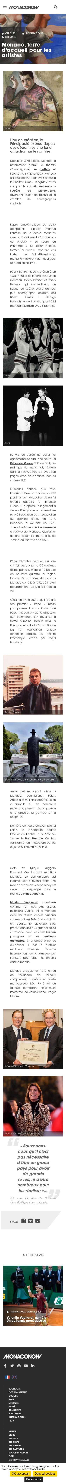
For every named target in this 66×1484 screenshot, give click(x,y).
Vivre (12, 1435)
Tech (11, 1421)
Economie (14, 1389)
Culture (10, 33)
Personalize (33, 1479)
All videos (15, 1446)
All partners (16, 1449)
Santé (12, 1407)
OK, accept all (20, 1473)
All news (14, 1442)
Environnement (18, 1392)
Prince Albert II (33, 894)
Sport (12, 1400)
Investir (13, 1439)
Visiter (13, 1432)
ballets (45, 169)
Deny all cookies (45, 1473)
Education (15, 1414)
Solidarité (15, 1410)
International (35, 33)
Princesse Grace (21, 463)
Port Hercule (34, 838)
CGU (11, 1456)
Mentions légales (19, 1460)
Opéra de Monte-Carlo (33, 191)
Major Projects (19, 1453)
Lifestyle (10, 37)
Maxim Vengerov (23, 902)
